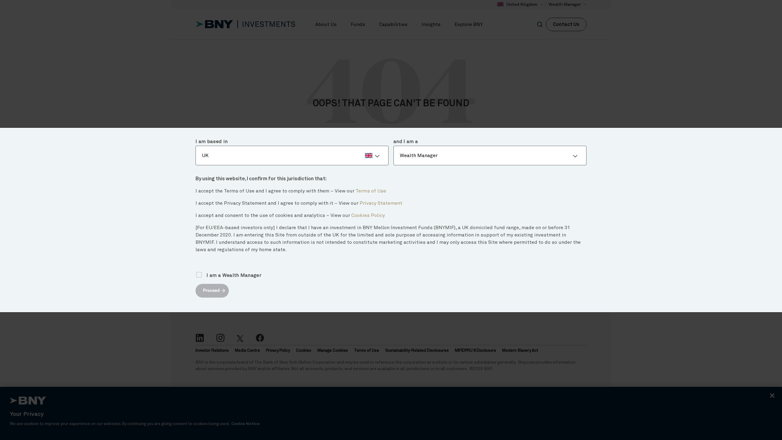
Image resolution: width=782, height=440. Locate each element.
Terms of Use (371, 191)
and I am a (405, 141)
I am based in (212, 141)
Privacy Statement (381, 203)
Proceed (211, 290)
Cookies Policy (368, 215)
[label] (292, 155)
